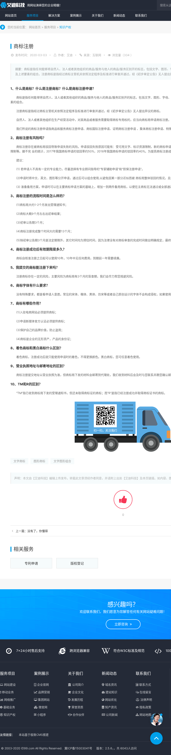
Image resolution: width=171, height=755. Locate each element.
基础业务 (9, 707)
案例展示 (76, 15)
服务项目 (32, 15)
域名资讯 (110, 684)
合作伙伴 (78, 714)
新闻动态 (119, 15)
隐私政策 (145, 707)
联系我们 (141, 15)
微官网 (42, 707)
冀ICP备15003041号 (78, 748)
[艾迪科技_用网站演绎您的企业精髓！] (12, 5)
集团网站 (43, 699)
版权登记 (77, 563)
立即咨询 (122, 624)
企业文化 (77, 692)
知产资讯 (110, 707)
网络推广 (9, 699)
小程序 (41, 714)
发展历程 (76, 699)
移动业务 (7, 692)
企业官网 (42, 684)
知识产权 (65, 27)
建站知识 (111, 692)
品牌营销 (43, 692)
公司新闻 (111, 714)
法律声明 (146, 699)
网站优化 (110, 699)
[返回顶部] (156, 738)
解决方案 (54, 15)
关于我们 (97, 15)
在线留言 (145, 692)
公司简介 (77, 684)
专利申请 (31, 563)
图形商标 (39, 461)
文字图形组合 (62, 461)
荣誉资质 (77, 707)
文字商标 (19, 461)
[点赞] (123, 501)
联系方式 (144, 684)
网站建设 (9, 684)
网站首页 (11, 15)
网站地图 (145, 714)
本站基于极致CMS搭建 (34, 734)
